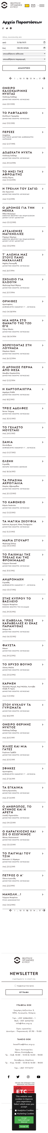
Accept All (24, 1126)
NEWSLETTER (24, 973)
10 (20, 78)
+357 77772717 (27, 1068)
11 (23, 78)
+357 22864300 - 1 (27, 1018)
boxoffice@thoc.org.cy (24, 1044)
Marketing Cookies (25, 1113)
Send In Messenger (12, 28)
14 (34, 78)
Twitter (8, 28)
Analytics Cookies (25, 1110)
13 (31, 78)
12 (27, 78)
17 (40, 78)
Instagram (28, 1076)
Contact (33, 5)
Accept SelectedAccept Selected (24, 1120)
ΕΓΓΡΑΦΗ (24, 992)
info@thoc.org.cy (24, 1023)
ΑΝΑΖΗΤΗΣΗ (24, 68)
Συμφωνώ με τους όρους (25, 986)
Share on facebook (4, 28)
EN (38, 5)
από (4, 42)
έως (4, 48)
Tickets (27, 5)
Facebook (8, 1076)
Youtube (38, 1076)
